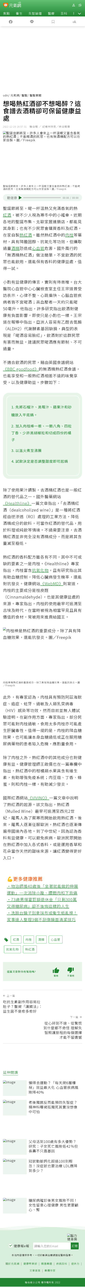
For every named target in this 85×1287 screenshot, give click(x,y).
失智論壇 (35, 13)
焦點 (6, 13)
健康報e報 (21, 1246)
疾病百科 (61, 1263)
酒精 (15, 248)
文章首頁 (35, 1270)
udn (5, 95)
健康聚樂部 (30, 1263)
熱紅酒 (26, 235)
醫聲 (24, 95)
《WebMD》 (51, 583)
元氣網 (14, 95)
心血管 (38, 248)
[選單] (79, 5)
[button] (79, 13)
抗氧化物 (40, 570)
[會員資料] (73, 5)
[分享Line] (32, 21)
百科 (63, 13)
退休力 (75, 1263)
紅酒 (7, 215)
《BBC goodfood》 (21, 369)
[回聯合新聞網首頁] (5, 5)
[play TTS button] (20, 198)
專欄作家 (50, 1270)
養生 (19, 13)
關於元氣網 (12, 1263)
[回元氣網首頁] (15, 5)
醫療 (51, 13)
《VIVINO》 (38, 798)
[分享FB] (10, 21)
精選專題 (46, 1263)
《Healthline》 (17, 503)
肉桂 (69, 235)
